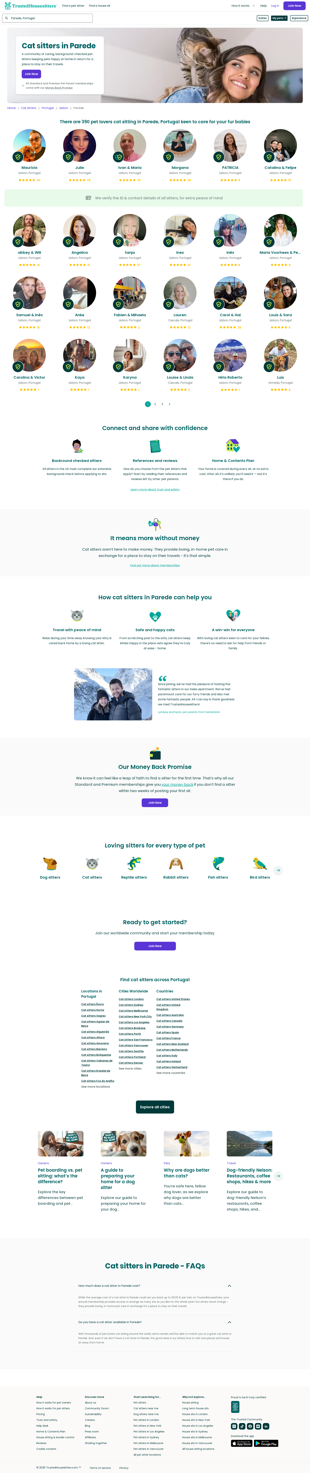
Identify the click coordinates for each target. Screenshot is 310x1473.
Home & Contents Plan (50, 1431)
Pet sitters (140, 1402)
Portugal (48, 108)
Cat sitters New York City (135, 1016)
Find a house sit (99, 6)
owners (43, 1163)
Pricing (40, 1414)
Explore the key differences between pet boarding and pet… (60, 1197)
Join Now (294, 6)
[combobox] (47, 18)
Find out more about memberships (155, 565)
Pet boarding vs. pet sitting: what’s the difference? (60, 1176)
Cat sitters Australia (170, 1015)
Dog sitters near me (146, 1414)
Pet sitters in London (146, 1420)
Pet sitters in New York (147, 1426)
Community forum (97, 1408)
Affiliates (90, 1437)
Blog (87, 1426)
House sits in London (195, 1414)
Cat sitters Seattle (131, 1051)
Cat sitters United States (173, 999)
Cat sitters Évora (92, 1004)
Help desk (42, 1426)
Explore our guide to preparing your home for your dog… (123, 1203)
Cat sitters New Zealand (172, 1044)
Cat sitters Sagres (93, 1016)
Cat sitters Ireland (168, 1061)
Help (263, 6)
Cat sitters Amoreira (95, 1043)
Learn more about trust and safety (155, 489)
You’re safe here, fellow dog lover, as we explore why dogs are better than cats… (186, 1195)
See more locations (95, 1087)
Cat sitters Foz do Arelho (97, 1081)
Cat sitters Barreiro (94, 1049)
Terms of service (100, 1468)
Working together (96, 1443)
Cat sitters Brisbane (132, 1028)
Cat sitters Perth (130, 1034)
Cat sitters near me (146, 1408)
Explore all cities (155, 1107)
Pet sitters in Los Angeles (149, 1431)
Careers (90, 1420)
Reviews (41, 1443)
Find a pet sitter (73, 6)
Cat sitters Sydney (131, 1005)
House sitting (190, 1402)
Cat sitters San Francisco (136, 1039)
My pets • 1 (279, 18)
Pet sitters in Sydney (146, 1437)
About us (90, 1402)
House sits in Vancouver (197, 1443)
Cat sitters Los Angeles (134, 1022)
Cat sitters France (168, 1038)
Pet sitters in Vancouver (149, 1449)
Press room (92, 1431)
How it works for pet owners (53, 1402)
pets (167, 1163)
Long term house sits (195, 1408)
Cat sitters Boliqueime (96, 1055)
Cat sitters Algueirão (95, 1032)
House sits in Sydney (195, 1431)
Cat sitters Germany (170, 1026)
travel (231, 1163)
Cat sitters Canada (169, 1021)
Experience (299, 18)
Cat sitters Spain (167, 1032)
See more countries (170, 1073)
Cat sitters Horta (92, 1010)
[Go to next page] (169, 404)
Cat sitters (28, 108)
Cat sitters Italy (166, 1055)
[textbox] (47, 18)
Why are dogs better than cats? (186, 1173)
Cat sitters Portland (132, 1057)
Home (11, 108)
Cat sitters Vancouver (133, 1045)
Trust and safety (46, 1420)
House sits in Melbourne (197, 1437)
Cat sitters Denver (131, 1063)
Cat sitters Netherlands (172, 1050)
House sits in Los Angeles (197, 1426)
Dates (263, 18)
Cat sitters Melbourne (133, 1011)
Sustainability (93, 1414)
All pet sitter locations (147, 1455)
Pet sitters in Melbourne (148, 1443)
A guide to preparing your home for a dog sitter (118, 1178)
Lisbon (63, 108)
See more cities (130, 1068)
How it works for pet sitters (53, 1408)
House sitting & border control (55, 1437)
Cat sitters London (131, 999)
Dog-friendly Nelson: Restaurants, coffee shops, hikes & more (249, 1176)
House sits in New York (196, 1420)
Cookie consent (46, 1449)
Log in (275, 6)
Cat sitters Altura (93, 1037)
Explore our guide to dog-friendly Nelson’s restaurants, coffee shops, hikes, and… (246, 1200)
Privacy (123, 1468)
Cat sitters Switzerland (171, 1067)
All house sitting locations (198, 1449)
